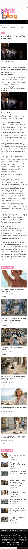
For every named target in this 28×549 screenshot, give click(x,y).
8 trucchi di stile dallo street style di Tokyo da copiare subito (17, 519)
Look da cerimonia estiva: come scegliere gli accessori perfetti (17, 455)
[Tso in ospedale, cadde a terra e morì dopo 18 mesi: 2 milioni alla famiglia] (4, 501)
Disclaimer (23, 530)
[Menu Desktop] (2, 22)
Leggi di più (4, 296)
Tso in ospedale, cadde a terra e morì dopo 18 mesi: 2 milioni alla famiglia (18, 501)
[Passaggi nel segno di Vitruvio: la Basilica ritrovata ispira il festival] (4, 464)
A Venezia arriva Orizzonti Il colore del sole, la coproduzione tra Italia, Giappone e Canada (17, 483)
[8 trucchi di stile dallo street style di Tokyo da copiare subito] (14, 337)
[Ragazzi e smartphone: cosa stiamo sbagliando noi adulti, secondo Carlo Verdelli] (4, 510)
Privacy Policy (14, 530)
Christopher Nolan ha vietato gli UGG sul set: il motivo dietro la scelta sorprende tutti (13, 319)
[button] (26, 22)
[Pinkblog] (9, 13)
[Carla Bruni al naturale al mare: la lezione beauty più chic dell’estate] (14, 396)
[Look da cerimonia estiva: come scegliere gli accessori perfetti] (14, 278)
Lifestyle (3, 33)
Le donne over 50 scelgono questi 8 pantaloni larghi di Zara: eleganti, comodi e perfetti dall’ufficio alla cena (13, 378)
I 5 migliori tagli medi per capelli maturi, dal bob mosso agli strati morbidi (18, 492)
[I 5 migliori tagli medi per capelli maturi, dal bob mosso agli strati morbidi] (4, 492)
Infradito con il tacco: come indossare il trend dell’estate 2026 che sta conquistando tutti (13, 437)
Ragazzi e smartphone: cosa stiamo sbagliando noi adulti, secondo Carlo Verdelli (18, 510)
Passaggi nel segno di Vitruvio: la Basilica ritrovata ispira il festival (18, 464)
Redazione (5, 530)
